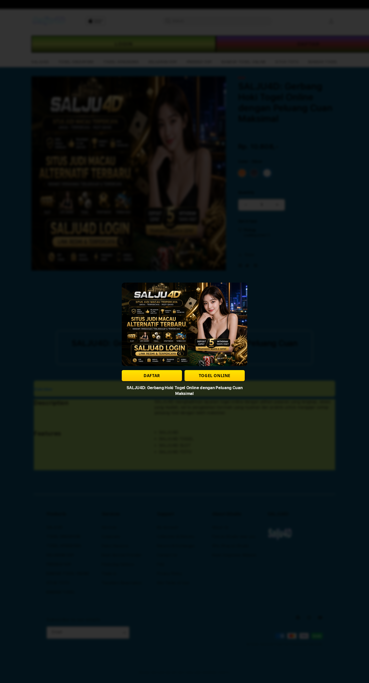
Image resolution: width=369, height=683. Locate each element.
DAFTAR (152, 375)
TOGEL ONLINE (214, 375)
